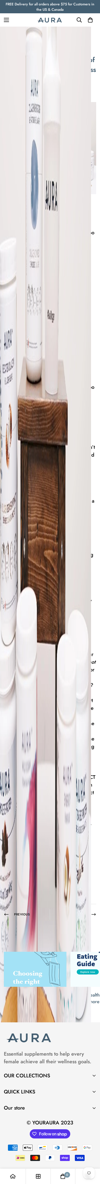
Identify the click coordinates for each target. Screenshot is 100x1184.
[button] (90, 20)
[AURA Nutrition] (50, 20)
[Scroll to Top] (91, 1157)
